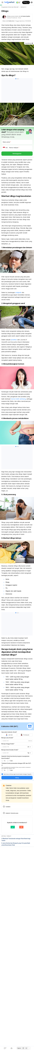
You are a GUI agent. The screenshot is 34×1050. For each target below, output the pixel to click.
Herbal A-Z (23, 7)
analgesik (18, 292)
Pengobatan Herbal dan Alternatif (9, 7)
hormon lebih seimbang (18, 399)
